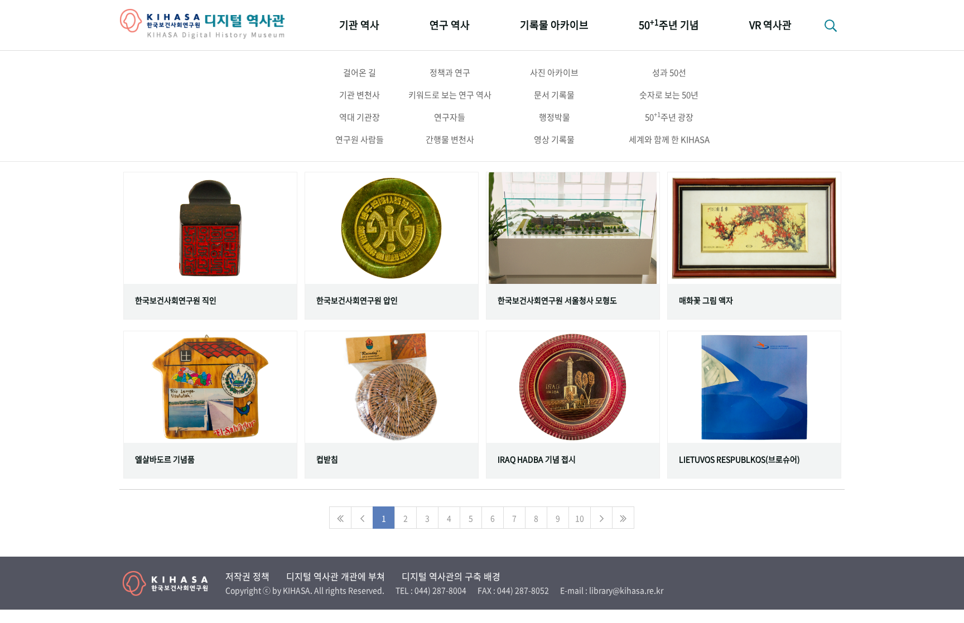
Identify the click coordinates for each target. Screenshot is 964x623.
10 (579, 518)
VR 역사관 (770, 24)
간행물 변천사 (450, 139)
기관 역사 (359, 24)
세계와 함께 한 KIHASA (669, 139)
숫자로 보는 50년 (668, 95)
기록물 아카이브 (554, 24)
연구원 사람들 (359, 139)
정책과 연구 (450, 72)
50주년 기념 (669, 24)
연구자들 (449, 117)
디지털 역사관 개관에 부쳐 (335, 576)
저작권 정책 (247, 576)
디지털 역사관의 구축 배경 (451, 576)
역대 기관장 (359, 117)
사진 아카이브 (554, 72)
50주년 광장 (669, 116)
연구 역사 (450, 24)
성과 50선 (669, 72)
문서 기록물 (554, 95)
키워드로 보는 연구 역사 (449, 95)
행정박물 (554, 117)
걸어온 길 (359, 72)
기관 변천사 (359, 95)
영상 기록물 (554, 139)
